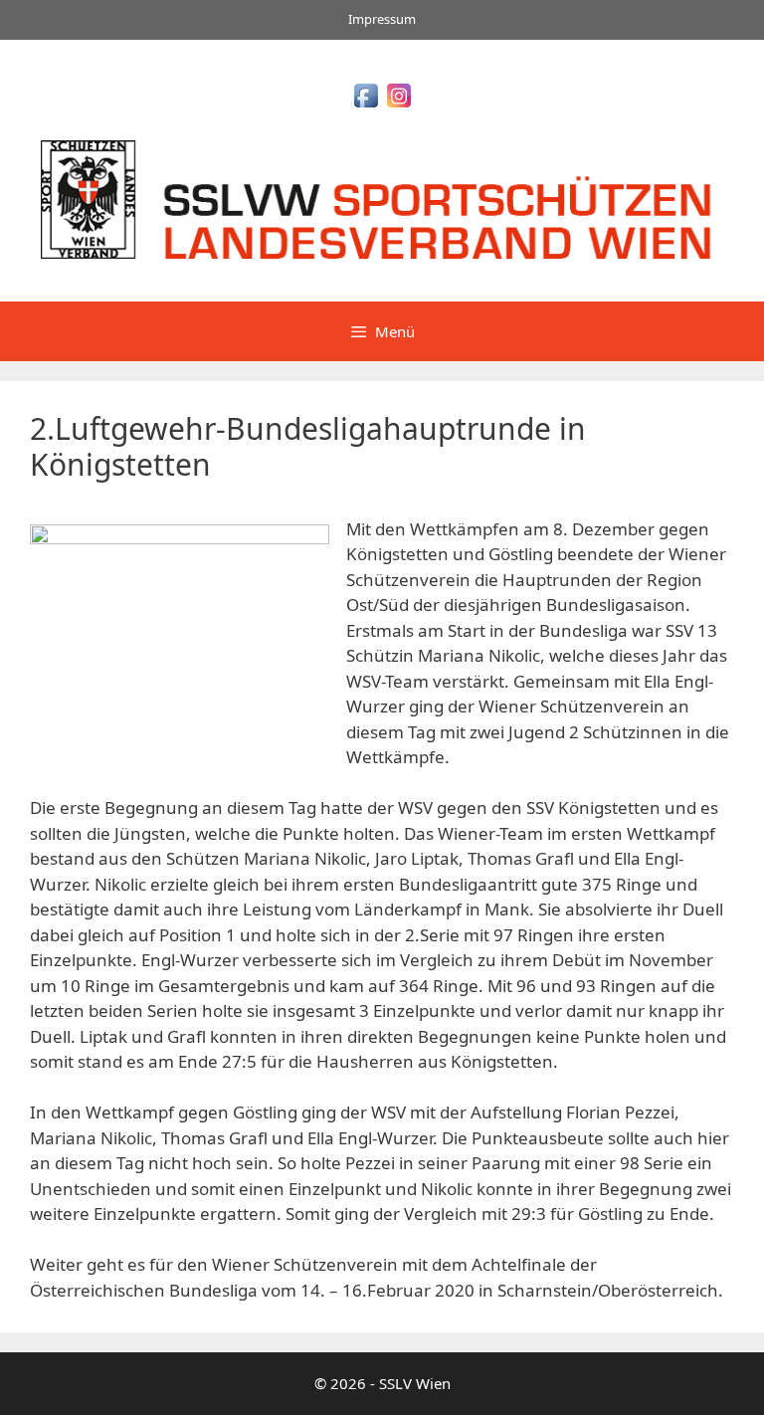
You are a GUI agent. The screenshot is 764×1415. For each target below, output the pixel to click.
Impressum (382, 19)
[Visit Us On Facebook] (365, 105)
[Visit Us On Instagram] (398, 105)
